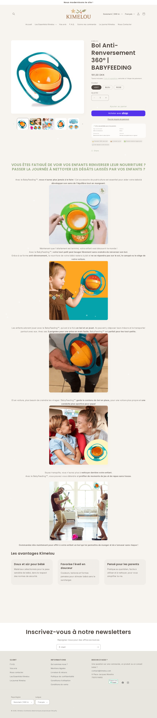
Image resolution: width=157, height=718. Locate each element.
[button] (13, 14)
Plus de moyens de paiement (118, 119)
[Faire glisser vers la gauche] (13, 124)
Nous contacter (16, 672)
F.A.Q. (12, 664)
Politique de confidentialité (62, 676)
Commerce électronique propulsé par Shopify (40, 711)
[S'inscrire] (97, 647)
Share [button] (96, 151)
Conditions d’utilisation (60, 680)
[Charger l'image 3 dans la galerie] (48, 124)
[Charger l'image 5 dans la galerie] (73, 124)
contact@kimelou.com (101, 671)
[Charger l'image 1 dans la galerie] (22, 124)
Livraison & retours (59, 672)
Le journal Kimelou (18, 680)
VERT (96, 87)
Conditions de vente (59, 684)
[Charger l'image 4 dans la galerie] (60, 124)
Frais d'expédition (111, 78)
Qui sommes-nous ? (59, 664)
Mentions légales (58, 668)
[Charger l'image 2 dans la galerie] (35, 124)
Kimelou (20, 711)
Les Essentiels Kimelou (19, 676)
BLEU (107, 87)
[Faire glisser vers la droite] (82, 124)
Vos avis (13, 668)
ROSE (118, 87)
